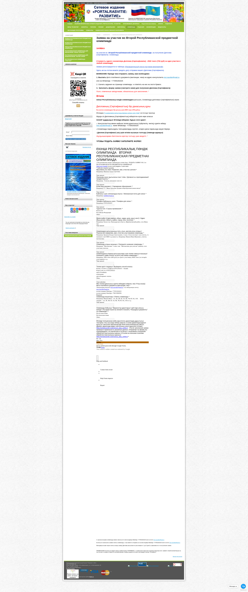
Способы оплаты (70, 568)
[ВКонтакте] (72, 209)
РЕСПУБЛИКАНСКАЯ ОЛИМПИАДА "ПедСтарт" (75, 60)
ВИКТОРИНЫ (121, 27)
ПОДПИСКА (168, 23)
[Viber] (74, 211)
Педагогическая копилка (149, 23)
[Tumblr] (72, 211)
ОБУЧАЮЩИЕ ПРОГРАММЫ (76, 30)
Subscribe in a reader (70, 217)
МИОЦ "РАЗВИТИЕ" (73, 27)
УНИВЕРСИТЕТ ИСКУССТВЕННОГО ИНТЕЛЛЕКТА (110, 30)
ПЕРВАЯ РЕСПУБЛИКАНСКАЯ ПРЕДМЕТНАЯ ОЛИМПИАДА (78, 39)
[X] (82, 209)
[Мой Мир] (77, 209)
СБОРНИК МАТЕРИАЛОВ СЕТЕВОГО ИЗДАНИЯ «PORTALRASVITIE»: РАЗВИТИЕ (98, 23)
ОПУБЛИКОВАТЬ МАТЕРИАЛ (131, 23)
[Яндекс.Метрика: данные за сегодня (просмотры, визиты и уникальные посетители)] (133, 566)
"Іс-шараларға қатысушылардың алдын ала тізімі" (122, 113)
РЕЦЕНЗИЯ (141, 27)
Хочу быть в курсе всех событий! (76, 139)
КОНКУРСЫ (84, 27)
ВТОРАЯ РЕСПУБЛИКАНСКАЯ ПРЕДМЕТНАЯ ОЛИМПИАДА (78, 43)
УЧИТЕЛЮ (93, 27)
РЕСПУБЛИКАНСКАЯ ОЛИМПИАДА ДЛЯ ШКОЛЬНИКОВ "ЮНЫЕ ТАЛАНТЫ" (76, 51)
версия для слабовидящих (100, 3)
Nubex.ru (91, 576)
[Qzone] (88, 209)
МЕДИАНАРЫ (162, 27)
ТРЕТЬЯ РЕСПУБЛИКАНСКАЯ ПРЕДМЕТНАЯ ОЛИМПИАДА (78, 47)
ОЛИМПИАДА (131, 27)
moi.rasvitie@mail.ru (171, 77)
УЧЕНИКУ (101, 27)
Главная (70, 23)
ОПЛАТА (160, 23)
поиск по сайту (75, 3)
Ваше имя (68, 135)
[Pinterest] (80, 209)
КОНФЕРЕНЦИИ (151, 27)
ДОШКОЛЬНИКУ (110, 27)
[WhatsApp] (77, 211)
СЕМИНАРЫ (89, 30)
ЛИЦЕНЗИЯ (68, 119)
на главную (67, 3)
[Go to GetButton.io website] (243, 590)
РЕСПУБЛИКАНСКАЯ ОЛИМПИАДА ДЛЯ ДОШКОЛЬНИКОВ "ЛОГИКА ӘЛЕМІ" (76, 55)
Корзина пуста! (87, 147)
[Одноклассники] (74, 209)
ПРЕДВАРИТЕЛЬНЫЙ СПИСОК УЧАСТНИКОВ (78, 235)
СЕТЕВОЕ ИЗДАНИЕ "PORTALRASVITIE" (76, 191)
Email (68, 132)
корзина (83, 3)
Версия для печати (177, 556)
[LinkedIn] (85, 209)
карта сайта (89, 3)
